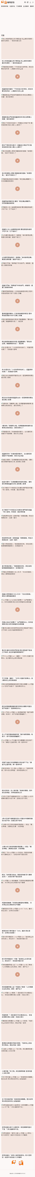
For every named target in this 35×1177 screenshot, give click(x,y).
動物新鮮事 (4, 6)
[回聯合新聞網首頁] (4, 2)
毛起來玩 (12, 6)
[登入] (30, 2)
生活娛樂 (26, 6)
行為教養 (19, 6)
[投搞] (27, 2)
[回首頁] (7, 2)
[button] (25, 2)
